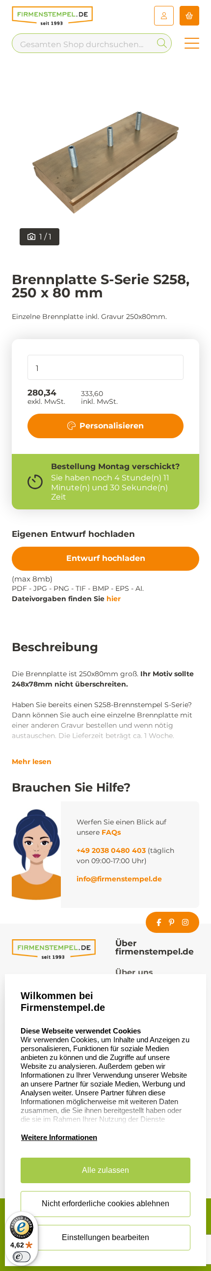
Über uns (134, 972)
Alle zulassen (105, 1170)
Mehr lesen (32, 762)
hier (113, 598)
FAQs (111, 832)
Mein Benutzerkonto (164, 16)
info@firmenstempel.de (119, 878)
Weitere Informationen (59, 1137)
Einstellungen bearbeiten (105, 1237)
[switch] (21, 1256)
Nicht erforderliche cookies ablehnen (105, 1203)
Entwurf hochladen (105, 558)
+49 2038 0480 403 (111, 850)
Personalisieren (111, 425)
